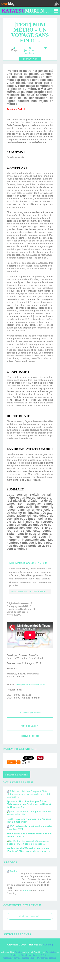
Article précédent (31, 712)
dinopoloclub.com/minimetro (31, 684)
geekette (29, 53)
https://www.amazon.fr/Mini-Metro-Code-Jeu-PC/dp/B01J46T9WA (30, 591)
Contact (14, 955)
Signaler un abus (29, 955)
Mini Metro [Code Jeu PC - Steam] (30, 563)
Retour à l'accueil (30, 735)
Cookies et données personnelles (18, 958)
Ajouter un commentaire (30, 916)
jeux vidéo (29, 50)
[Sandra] (12, 876)
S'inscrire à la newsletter (16, 774)
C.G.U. (43, 955)
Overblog (48, 944)
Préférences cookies (46, 958)
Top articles (51, 952)
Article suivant (28, 725)
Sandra (27, 890)
